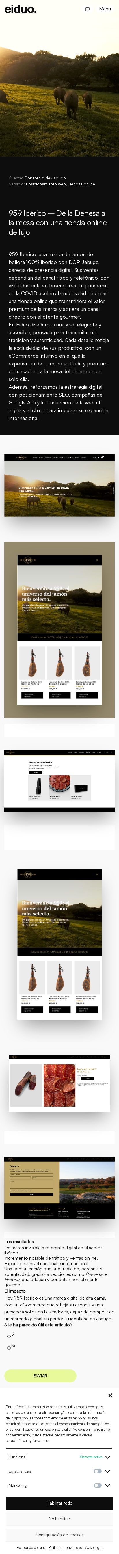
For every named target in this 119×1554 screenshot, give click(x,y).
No (13, 1345)
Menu (105, 9)
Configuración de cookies (60, 1535)
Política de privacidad (65, 1547)
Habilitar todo (59, 1503)
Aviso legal (93, 1547)
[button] (110, 1395)
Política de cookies (31, 1547)
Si (13, 1334)
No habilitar (59, 1519)
